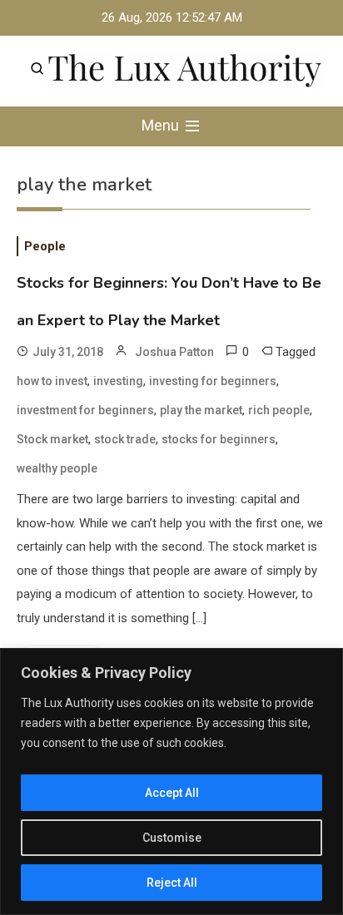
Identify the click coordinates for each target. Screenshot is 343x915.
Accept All (172, 792)
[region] (171, 781)
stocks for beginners (219, 439)
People (45, 246)
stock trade (125, 439)
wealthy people (57, 468)
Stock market (52, 439)
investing (118, 381)
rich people (279, 410)
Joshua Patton (174, 352)
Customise (171, 837)
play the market (201, 410)
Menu (162, 125)
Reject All (172, 882)
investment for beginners (85, 410)
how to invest (52, 381)
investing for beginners (212, 381)
